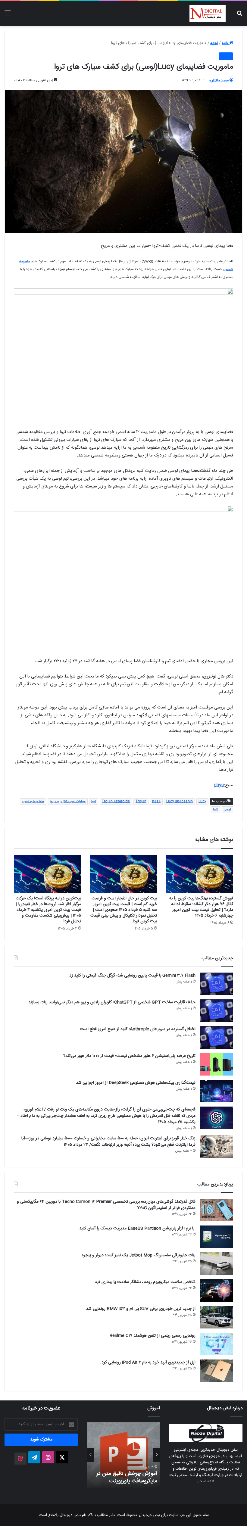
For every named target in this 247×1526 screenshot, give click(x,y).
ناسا (215, 809)
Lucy (202, 801)
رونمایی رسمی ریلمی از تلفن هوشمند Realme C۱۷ (152, 1335)
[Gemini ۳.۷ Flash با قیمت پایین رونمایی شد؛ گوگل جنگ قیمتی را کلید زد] (216, 984)
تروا (93, 801)
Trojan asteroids (116, 801)
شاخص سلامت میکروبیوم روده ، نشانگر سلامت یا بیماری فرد (145, 1282)
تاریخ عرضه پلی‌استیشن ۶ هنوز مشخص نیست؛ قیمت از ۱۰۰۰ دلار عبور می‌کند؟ (129, 1056)
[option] (123, 1455)
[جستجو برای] (239, 16)
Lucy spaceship (179, 801)
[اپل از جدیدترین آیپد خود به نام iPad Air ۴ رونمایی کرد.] (216, 1370)
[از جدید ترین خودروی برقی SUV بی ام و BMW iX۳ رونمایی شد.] (216, 1317)
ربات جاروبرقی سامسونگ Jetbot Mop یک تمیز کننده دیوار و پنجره (138, 1255)
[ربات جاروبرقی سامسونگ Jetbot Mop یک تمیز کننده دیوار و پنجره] (216, 1263)
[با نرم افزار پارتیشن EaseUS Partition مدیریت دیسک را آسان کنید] (216, 1236)
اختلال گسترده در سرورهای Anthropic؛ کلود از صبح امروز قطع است (137, 1029)
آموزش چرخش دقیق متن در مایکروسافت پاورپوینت (126, 1477)
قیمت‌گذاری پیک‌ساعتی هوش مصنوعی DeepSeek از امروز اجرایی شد (135, 1082)
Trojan (141, 801)
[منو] (8, 16)
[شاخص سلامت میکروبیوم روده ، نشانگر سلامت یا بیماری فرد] (216, 1290)
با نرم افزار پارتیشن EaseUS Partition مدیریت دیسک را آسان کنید (137, 1228)
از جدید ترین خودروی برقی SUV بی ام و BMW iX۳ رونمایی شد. (140, 1309)
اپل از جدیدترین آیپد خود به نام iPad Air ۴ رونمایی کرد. (147, 1362)
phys (219, 785)
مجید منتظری (219, 80)
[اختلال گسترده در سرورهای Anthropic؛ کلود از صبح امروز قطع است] (216, 1037)
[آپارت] (20, 1459)
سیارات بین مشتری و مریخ (68, 801)
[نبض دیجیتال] (207, 13)
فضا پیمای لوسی (33, 801)
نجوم (214, 43)
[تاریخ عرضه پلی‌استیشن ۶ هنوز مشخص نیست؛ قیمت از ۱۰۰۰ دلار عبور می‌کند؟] (216, 1064)
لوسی (227, 809)
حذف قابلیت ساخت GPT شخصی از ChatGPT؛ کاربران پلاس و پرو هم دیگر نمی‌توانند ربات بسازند (111, 1002)
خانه (226, 43)
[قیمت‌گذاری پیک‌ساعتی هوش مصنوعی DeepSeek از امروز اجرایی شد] (216, 1091)
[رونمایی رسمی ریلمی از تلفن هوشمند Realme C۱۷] (216, 1344)
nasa (156, 801)
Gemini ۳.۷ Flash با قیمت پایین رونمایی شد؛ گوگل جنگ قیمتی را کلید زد (132, 975)
